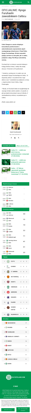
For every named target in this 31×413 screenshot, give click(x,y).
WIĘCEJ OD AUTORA (22, 145)
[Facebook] (3, 112)
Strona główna (5, 6)
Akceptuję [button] (8, 409)
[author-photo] (15, 129)
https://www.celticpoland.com (15, 134)
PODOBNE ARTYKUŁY (8, 145)
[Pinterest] (11, 112)
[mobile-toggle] (3, 2)
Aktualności (13, 6)
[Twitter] (7, 112)
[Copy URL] (23, 112)
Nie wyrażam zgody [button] (23, 409)
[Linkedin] (19, 112)
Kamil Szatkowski (9, 19)
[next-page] (5, 178)
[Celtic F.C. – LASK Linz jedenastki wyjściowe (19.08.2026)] (6, 162)
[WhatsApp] (15, 112)
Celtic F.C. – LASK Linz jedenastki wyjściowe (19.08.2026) (18, 162)
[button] (28, 2)
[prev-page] (3, 178)
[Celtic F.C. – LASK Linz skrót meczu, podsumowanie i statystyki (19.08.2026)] (6, 152)
